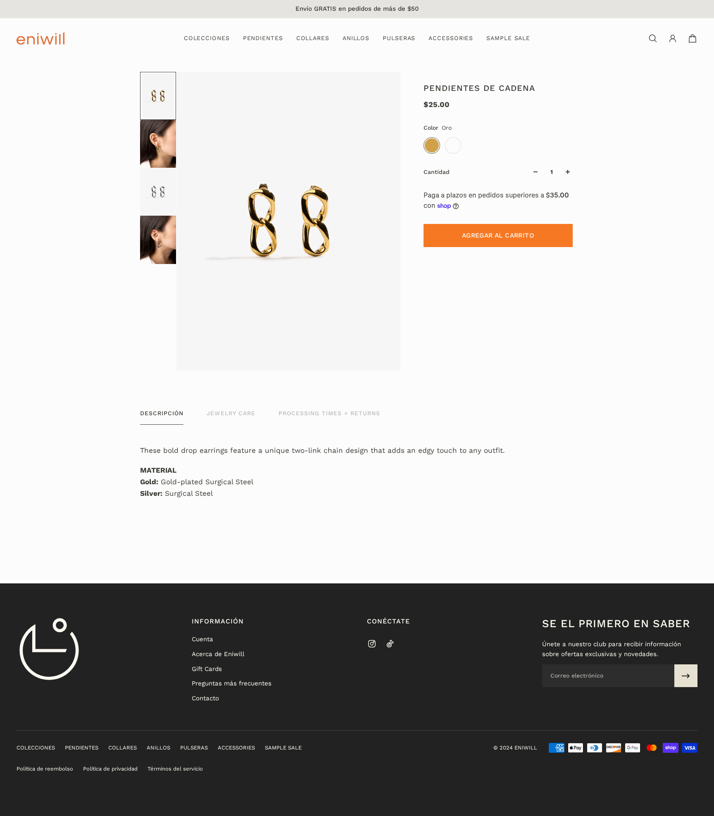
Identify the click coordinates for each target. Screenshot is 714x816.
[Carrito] (692, 38)
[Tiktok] (390, 644)
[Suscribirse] (685, 676)
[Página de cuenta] (673, 38)
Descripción (161, 413)
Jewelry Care (231, 413)
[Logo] (40, 38)
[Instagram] (372, 644)
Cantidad (437, 172)
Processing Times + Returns (329, 413)
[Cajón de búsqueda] (653, 38)
